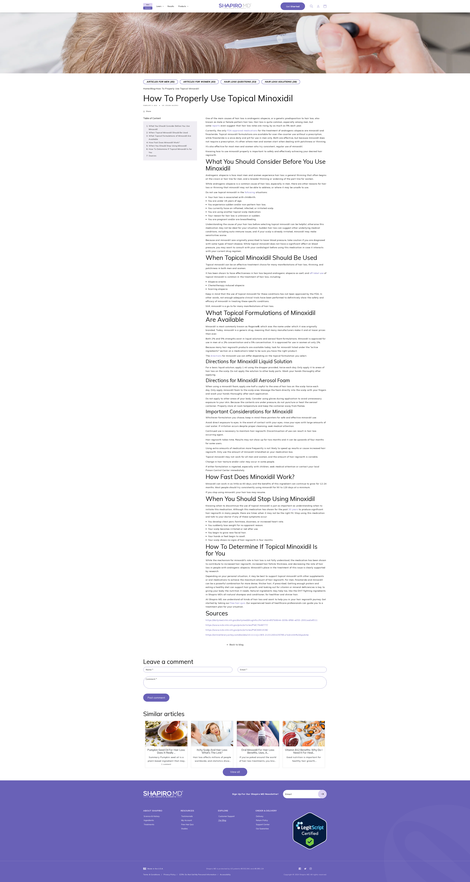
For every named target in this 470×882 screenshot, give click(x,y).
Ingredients (148, 820)
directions (216, 355)
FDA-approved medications (242, 130)
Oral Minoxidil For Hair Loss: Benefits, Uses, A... (258, 751)
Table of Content (152, 118)
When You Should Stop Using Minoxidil (168, 146)
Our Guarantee (262, 828)
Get (293, 6)
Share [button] (148, 111)
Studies (184, 828)
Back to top (466, 878)
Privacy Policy (170, 874)
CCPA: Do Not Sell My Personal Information (198, 874)
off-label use (317, 273)
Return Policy (261, 820)
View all (235, 771)
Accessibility (225, 874)
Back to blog (236, 644)
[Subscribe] (322, 794)
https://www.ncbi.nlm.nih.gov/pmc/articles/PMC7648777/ (237, 625)
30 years (293, 509)
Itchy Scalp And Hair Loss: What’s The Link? (212, 751)
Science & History (151, 816)
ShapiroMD (163, 794)
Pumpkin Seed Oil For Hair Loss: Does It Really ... (166, 751)
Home (146, 89)
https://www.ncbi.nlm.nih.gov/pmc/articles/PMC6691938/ (237, 630)
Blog (152, 89)
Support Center (262, 824)
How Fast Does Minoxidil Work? (164, 142)
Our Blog (222, 820)
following (250, 192)
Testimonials (187, 816)
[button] (160, 6)
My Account (186, 820)
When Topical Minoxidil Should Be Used (168, 132)
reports (216, 125)
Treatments (148, 824)
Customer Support (226, 816)
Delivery (259, 816)
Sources (152, 155)
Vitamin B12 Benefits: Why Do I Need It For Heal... (303, 751)
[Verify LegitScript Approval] (310, 831)
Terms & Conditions (151, 874)
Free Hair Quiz (187, 824)
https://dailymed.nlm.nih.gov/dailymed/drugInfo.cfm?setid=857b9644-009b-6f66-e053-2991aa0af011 (262, 620)
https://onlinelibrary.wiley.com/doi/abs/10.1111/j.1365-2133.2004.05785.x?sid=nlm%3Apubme (257, 634)
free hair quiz (237, 603)
